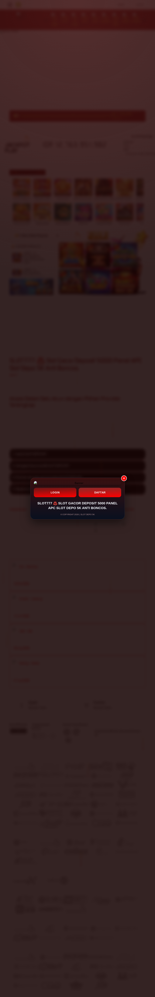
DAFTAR (100, 492)
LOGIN (55, 492)
